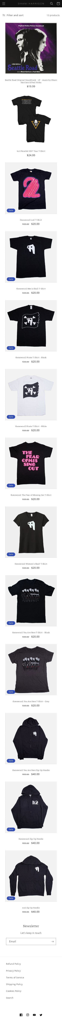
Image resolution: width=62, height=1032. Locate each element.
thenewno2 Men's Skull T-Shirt (31, 289)
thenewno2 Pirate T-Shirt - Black (30, 357)
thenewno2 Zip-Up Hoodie (31, 839)
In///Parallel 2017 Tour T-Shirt (31, 151)
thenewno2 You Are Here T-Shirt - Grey (31, 701)
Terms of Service (15, 977)
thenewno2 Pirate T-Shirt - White (31, 426)
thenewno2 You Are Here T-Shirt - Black (31, 632)
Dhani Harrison (25, 1029)
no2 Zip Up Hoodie (31, 908)
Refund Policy (13, 963)
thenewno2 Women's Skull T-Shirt (31, 564)
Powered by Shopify (42, 1029)
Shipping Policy (14, 984)
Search (10, 997)
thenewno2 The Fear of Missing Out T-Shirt (31, 495)
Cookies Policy (13, 991)
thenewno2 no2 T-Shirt (31, 220)
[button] (3, 3)
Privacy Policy (13, 970)
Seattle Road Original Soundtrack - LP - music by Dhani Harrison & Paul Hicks (31, 81)
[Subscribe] (52, 941)
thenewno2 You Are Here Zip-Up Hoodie (31, 770)
